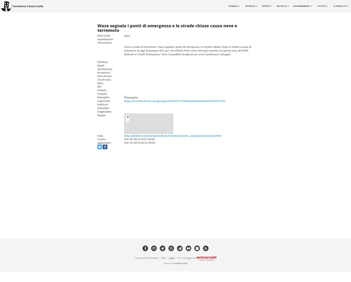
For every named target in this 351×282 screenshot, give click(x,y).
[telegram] (180, 248)
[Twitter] (162, 248)
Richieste (250, 6)
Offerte (266, 6)
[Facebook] (145, 248)
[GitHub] (154, 248)
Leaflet (170, 133)
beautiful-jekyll (180, 263)
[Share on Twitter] (99, 147)
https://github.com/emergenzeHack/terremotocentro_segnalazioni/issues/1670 (172, 135)
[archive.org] (197, 248)
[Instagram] (171, 248)
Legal (171, 258)
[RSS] (206, 248)
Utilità (322, 6)
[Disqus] (175, 192)
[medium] (188, 248)
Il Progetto (339, 6)
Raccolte (282, 6)
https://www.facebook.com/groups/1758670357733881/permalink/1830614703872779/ (175, 101)
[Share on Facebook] (105, 147)
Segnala (233, 6)
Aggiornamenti (301, 6)
